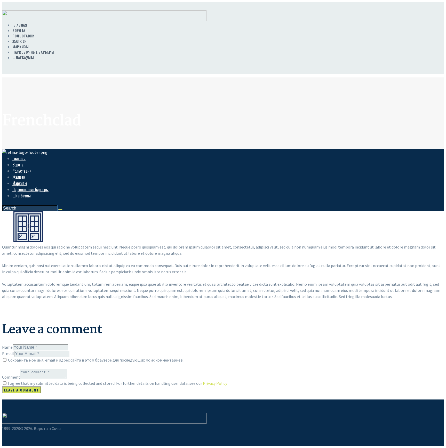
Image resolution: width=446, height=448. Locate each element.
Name (7, 347)
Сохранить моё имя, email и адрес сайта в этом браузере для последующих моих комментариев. (96, 360)
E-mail (8, 353)
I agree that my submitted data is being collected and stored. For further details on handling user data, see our (117, 383)
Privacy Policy (215, 383)
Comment (11, 377)
